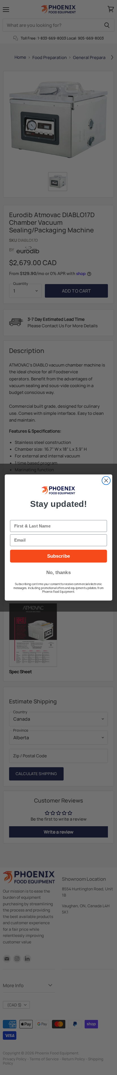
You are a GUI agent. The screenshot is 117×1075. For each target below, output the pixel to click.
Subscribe (58, 556)
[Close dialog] (106, 480)
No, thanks (58, 572)
